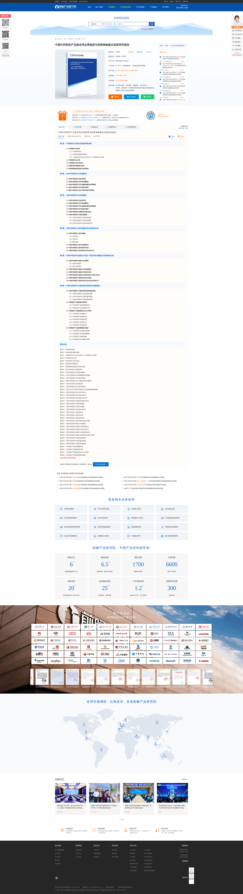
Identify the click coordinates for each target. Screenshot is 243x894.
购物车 (172, 1)
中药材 (84, 39)
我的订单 (178, 1)
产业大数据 (141, 7)
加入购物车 (132, 97)
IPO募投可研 (148, 867)
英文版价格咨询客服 (138, 65)
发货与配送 (97, 853)
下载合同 (139, 52)
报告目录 (61, 136)
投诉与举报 (115, 857)
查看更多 (184, 779)
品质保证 (114, 853)
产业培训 (132, 860)
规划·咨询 (133, 845)
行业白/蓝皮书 (148, 860)
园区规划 (132, 853)
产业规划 (154, 7)
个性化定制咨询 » (101, 464)
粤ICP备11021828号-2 (93, 890)
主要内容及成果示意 (74, 136)
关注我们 (191, 870)
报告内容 (62, 127)
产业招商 (132, 857)
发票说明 (96, 857)
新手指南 (58, 845)
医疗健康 (77, 39)
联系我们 (57, 860)
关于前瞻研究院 (59, 850)
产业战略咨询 (148, 863)
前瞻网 (57, 1)
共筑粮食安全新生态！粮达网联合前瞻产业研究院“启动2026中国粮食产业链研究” (172, 808)
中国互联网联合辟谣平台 (125, 887)
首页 (89, 7)
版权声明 (57, 863)
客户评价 (78, 853)
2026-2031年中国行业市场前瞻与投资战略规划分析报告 (81, 477)
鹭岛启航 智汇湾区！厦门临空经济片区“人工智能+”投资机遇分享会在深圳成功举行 (70, 808)
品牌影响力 (79, 850)
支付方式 (96, 850)
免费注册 (185, 1)
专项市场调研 (73, 1)
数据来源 (87, 136)
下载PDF (131, 52)
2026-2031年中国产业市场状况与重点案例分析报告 (145, 485)
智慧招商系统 (134, 863)
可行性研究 (64, 1)
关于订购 (57, 853)
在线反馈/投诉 (110, 887)
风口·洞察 (99, 7)
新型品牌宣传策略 (149, 870)
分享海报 (148, 52)
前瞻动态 (59, 779)
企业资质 (78, 857)
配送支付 (97, 845)
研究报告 (70, 39)
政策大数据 (133, 870)
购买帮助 (79, 845)
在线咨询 (148, 97)
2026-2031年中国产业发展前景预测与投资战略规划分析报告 (150, 481)
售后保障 (115, 845)
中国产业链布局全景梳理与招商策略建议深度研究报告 (143, 488)
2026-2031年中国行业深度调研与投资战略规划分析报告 (79, 481)
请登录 (166, 1)
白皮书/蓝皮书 (83, 1)
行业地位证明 (126, 7)
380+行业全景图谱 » (147, 29)
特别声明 (96, 136)
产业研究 (112, 7)
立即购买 (116, 97)
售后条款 (114, 850)
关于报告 (57, 857)
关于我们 (166, 7)
